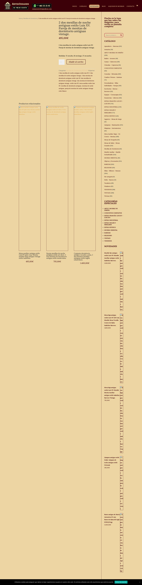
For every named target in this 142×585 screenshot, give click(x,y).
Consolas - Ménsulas (111, 74)
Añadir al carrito (76, 62)
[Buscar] (121, 35)
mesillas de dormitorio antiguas (71, 86)
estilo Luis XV (74, 83)
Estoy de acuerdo (121, 582)
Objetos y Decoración (111, 161)
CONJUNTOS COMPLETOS (113, 68)
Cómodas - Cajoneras (111, 65)
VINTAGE (85, 70)
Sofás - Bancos (109, 180)
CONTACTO (130, 6)
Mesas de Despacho (110, 140)
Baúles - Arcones (109, 58)
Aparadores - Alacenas (111, 46)
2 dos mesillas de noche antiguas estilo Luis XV (74, 73)
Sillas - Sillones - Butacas (112, 171)
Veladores (107, 186)
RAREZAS (107, 164)
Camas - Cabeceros (110, 62)
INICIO (74, 6)
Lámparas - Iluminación (111, 125)
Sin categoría (108, 177)
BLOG (104, 6)
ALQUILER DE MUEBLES (116, 6)
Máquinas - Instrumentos (112, 128)
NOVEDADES (94, 6)
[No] (140, 582)
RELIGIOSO (108, 167)
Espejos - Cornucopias (111, 95)
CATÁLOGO (83, 6)
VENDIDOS (108, 189)
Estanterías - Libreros (111, 98)
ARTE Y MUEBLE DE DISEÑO (113, 53)
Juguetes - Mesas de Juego (113, 119)
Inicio (20, 18)
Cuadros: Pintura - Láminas (113, 77)
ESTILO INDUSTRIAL (111, 107)
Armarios (107, 49)
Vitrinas (106, 196)
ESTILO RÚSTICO (110, 116)
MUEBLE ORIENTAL (110, 158)
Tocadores (107, 183)
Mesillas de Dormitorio (30, 18)
